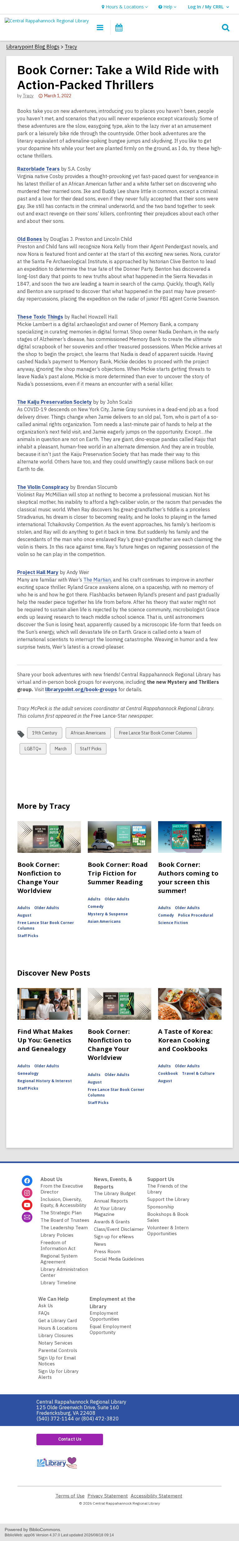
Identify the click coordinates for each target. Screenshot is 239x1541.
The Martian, (97, 580)
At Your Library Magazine (110, 1211)
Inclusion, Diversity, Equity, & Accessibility (63, 1202)
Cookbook (168, 1073)
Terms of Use (70, 1496)
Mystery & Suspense (108, 914)
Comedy (96, 906)
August (24, 915)
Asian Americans (104, 921)
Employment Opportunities (104, 1316)
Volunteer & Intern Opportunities (168, 1230)
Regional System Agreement (58, 1259)
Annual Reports (111, 1201)
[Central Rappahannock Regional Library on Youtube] (27, 1205)
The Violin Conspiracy (43, 487)
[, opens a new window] (56, 1470)
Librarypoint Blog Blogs (32, 47)
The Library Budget (115, 1193)
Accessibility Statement (156, 1496)
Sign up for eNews (114, 1237)
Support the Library (168, 1199)
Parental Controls (57, 1350)
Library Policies (56, 1235)
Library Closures (55, 1335)
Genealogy (28, 1073)
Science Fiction (173, 922)
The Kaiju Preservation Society (54, 402)
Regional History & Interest (44, 1080)
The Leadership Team (64, 1227)
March (60, 750)
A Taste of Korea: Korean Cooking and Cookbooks (185, 1040)
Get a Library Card (57, 1320)
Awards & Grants (112, 1222)
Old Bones (29, 239)
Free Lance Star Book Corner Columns (155, 734)
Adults (23, 907)
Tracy (71, 47)
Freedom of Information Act (58, 1245)
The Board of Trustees (64, 1220)
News (100, 1244)
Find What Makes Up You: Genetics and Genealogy (45, 1040)
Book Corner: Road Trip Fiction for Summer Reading (118, 873)
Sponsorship (160, 1207)
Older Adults (46, 907)
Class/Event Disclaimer (119, 1229)
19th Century (44, 734)
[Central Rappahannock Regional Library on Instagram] (27, 1193)
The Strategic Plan (61, 1213)
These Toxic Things (40, 317)
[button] (124, 7)
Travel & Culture (198, 1073)
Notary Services (55, 1343)
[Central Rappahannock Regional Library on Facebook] (27, 1180)
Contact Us (69, 1439)
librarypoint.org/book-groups (81, 689)
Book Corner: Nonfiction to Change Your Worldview (39, 877)
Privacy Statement (107, 1496)
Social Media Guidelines (119, 1259)
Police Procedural (195, 915)
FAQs (43, 1313)
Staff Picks (90, 750)
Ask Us (45, 1306)
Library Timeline (58, 1283)
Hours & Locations (57, 1328)
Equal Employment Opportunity (110, 1329)
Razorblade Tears (38, 169)
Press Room (107, 1251)
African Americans (88, 734)
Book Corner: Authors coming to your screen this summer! (188, 877)
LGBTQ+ (32, 750)
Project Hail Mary (38, 572)
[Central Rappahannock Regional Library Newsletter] (27, 1217)
